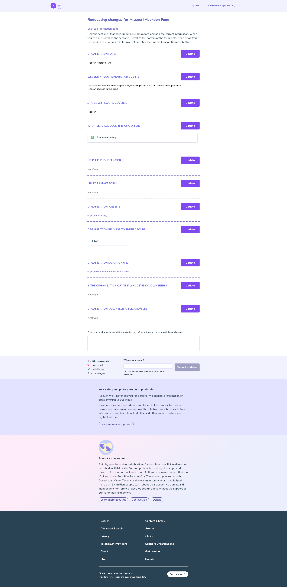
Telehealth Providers (113, 544)
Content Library (155, 521)
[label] (197, 5)
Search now (176, 574)
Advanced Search (111, 528)
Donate (157, 499)
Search (104, 521)
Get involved (139, 499)
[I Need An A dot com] (56, 6)
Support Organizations (159, 544)
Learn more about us (113, 499)
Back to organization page (103, 29)
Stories (149, 528)
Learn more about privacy (116, 424)
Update (190, 54)
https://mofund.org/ (97, 215)
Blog (103, 559)
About (104, 551)
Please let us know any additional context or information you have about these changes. (135, 332)
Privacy (104, 536)
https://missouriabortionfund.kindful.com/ (108, 271)
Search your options (219, 5)
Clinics (149, 536)
